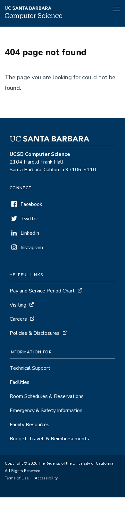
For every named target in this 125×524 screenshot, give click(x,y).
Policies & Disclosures (35, 333)
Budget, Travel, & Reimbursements (49, 438)
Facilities (19, 382)
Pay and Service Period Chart (42, 290)
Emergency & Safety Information (46, 410)
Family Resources (29, 424)
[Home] (33, 17)
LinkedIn (30, 233)
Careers (18, 319)
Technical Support (30, 368)
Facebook (31, 204)
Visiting (18, 304)
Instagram (32, 247)
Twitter (29, 218)
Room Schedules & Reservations (47, 396)
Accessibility (46, 478)
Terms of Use (17, 478)
